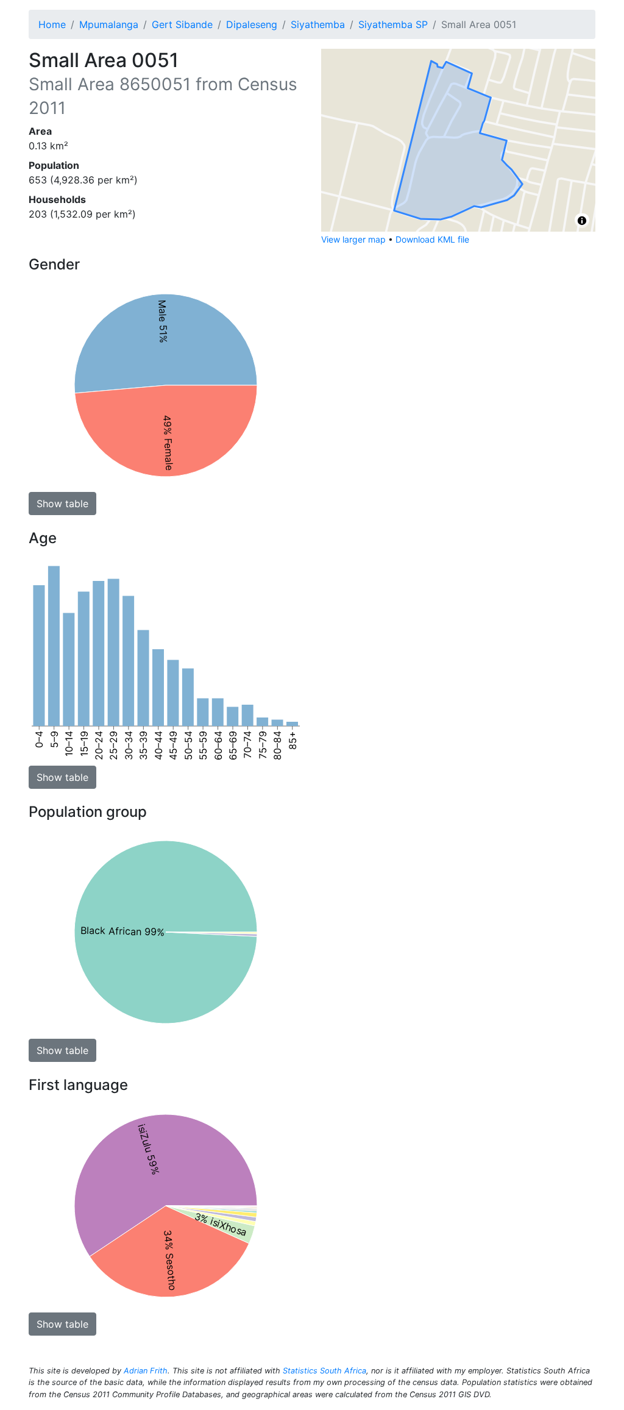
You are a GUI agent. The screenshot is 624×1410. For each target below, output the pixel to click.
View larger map (353, 239)
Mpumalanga (108, 24)
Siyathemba (318, 24)
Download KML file (432, 239)
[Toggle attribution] (582, 220)
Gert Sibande (182, 24)
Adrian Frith (146, 1370)
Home (52, 24)
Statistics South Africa (324, 1370)
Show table (62, 503)
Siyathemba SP (393, 24)
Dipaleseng (251, 24)
